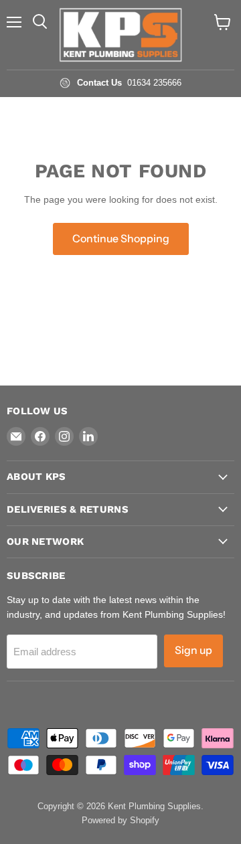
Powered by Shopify (120, 820)
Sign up (193, 650)
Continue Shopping (120, 238)
